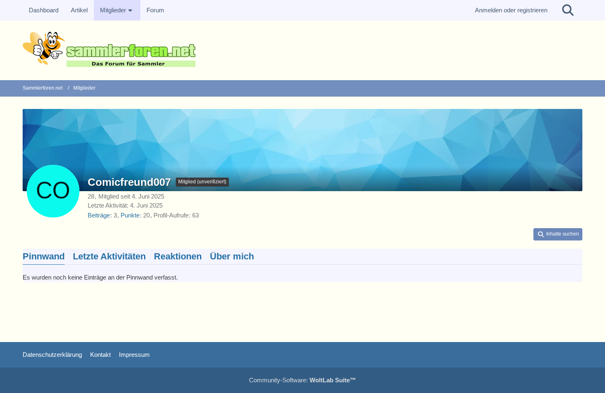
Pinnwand (44, 256)
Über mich (232, 256)
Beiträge (99, 215)
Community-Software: (302, 380)
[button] (557, 234)
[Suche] (568, 10)
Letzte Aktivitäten (109, 256)
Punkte (130, 215)
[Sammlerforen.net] (302, 49)
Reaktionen (178, 256)
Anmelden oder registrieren (511, 10)
